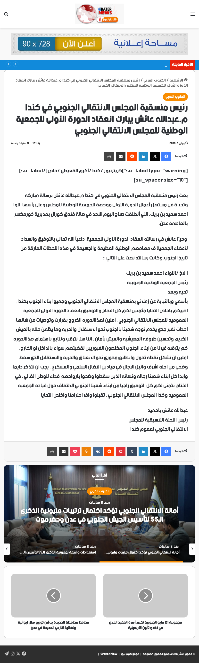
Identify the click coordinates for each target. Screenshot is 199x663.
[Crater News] (99, 14)
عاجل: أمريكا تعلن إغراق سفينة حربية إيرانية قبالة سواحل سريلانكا (116, 64)
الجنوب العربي (175, 97)
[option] (99, 513)
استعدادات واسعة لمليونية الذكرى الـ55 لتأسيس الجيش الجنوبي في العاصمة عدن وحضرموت (99, 515)
